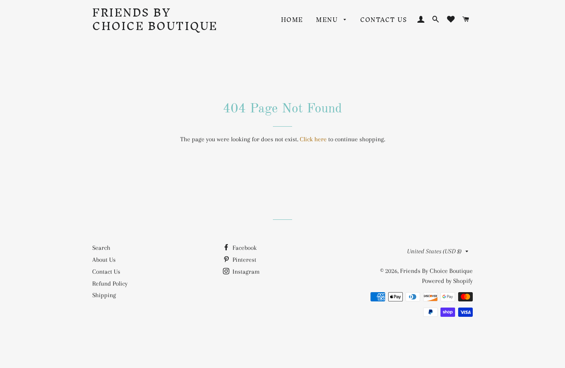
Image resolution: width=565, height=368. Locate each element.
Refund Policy (110, 283)
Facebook (244, 247)
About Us (104, 259)
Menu (328, 20)
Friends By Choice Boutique (155, 19)
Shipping (104, 295)
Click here (313, 139)
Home (292, 20)
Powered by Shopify (447, 280)
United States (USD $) (434, 251)
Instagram (245, 271)
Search (101, 247)
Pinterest (243, 259)
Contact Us (383, 20)
